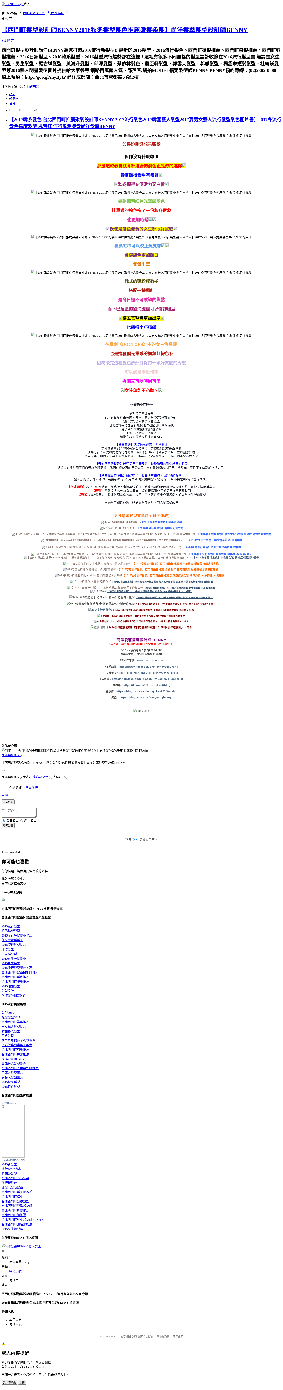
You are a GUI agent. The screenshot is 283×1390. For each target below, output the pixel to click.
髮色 (162, 581)
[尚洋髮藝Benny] (13, 1156)
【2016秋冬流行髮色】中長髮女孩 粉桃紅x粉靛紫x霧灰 (226, 557)
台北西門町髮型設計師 (17, 1206)
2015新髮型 (9, 1164)
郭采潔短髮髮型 (12, 940)
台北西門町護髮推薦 (15, 1210)
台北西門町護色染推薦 (17, 1224)
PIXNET (112, 1336)
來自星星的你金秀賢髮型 (18, 1040)
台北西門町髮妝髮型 (15, 1201)
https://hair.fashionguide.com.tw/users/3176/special (147, 679)
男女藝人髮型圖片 (14, 1026)
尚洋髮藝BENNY (13, 995)
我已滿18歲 (9, 1382)
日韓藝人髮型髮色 (14, 1063)
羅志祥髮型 (9, 954)
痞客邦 (37, 777)
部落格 (13, 98)
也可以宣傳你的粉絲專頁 (13, 1160)
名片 (12, 103)
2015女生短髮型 (12, 1229)
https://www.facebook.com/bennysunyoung (148, 666)
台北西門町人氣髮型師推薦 (20, 1068)
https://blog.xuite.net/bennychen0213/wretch (146, 691)
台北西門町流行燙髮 (15, 1178)
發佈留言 (8, 825)
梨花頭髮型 (9, 1173)
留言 (46, 777)
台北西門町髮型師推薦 (17, 1192)
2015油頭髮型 (11, 986)
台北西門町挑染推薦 (15, 1054)
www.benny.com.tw (150, 660)
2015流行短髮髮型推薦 (17, 935)
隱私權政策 (163, 1336)
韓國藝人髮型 (11, 1031)
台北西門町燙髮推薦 (15, 981)
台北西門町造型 (12, 1196)
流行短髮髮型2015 (14, 1169)
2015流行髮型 (11, 926)
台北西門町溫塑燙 (14, 1215)
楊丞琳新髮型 (11, 930)
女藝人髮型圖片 (12, 1077)
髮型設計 (8, 990)
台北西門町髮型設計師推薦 (20, 972)
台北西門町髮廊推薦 (15, 977)
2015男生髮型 (11, 963)
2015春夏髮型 (11, 1086)
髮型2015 (8, 1012)
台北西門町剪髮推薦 (15, 1049)
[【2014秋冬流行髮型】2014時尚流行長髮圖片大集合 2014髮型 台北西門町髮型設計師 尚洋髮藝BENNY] (185, 616)
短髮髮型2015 (11, 1017)
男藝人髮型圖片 (12, 1072)
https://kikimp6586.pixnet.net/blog (146, 685)
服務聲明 (178, 1336)
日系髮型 (8, 1036)
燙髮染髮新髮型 (12, 1187)
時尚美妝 (33, 86)
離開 (22, 1382)
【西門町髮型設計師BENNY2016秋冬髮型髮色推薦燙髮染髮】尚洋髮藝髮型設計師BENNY (125, 29)
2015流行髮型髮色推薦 (17, 967)
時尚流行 (31, 787)
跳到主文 (8, 40)
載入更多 (8, 802)
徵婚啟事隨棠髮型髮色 (17, 1045)
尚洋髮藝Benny (12, 755)
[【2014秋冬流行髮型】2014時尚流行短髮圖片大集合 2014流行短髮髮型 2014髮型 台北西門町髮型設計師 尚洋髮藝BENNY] (186, 615)
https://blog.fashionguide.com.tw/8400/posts (147, 672)
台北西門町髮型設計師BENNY (22, 1219)
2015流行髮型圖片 (14, 944)
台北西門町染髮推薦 (15, 1022)
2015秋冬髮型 (11, 1082)
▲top (5, 794)
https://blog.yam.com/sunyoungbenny (146, 697)
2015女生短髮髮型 (14, 958)
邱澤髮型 (8, 949)
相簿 (12, 94)
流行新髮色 (9, 1182)
